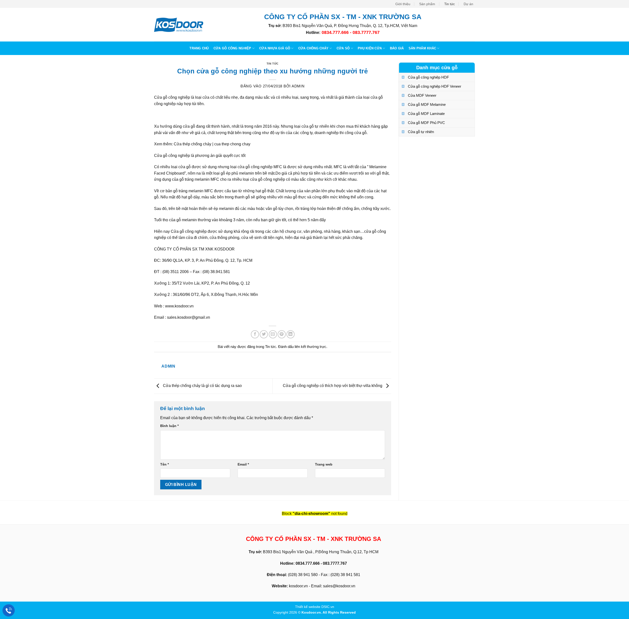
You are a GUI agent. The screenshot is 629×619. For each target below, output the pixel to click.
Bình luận (169, 426)
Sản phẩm (427, 4)
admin (298, 86)
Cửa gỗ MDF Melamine (427, 104)
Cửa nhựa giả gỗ (274, 48)
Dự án (468, 4)
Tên (164, 464)
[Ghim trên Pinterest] (282, 334)
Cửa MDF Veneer (422, 95)
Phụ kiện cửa (370, 48)
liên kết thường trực (310, 346)
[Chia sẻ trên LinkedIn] (290, 334)
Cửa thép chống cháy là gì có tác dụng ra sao (202, 386)
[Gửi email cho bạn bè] (273, 334)
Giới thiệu (402, 4)
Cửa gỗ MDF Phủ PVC (426, 123)
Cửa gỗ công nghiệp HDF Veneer (434, 86)
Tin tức (449, 4)
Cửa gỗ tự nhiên (421, 132)
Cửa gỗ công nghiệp (232, 48)
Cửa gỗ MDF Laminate (426, 113)
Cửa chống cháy (313, 48)
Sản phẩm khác (422, 48)
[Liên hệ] (8, 610)
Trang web (323, 464)
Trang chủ (199, 48)
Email (243, 464)
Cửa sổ (343, 48)
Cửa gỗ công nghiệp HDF (428, 77)
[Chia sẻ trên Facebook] (255, 334)
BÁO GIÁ (397, 48)
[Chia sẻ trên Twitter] (264, 334)
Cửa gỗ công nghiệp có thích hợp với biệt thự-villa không (333, 386)
